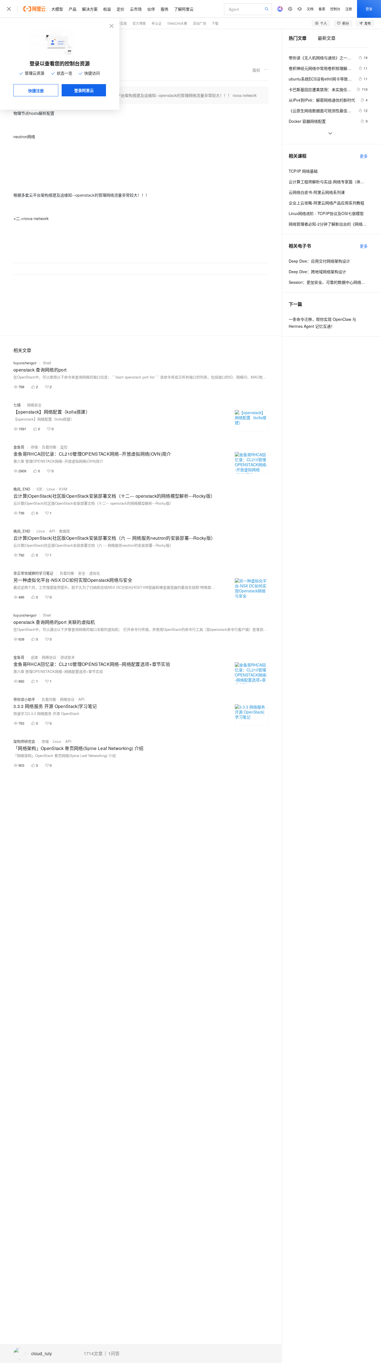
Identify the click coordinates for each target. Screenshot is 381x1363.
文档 (310, 8)
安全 (81, 573)
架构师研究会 (24, 741)
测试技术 (67, 657)
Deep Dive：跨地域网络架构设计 (317, 271)
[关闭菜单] (9, 9)
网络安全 (34, 404)
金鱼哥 (18, 447)
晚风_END (21, 489)
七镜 (17, 404)
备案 (322, 8)
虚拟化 (94, 573)
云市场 (136, 9)
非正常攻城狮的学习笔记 (33, 573)
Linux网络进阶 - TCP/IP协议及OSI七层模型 (326, 213)
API (52, 531)
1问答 (114, 1353)
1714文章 (93, 1353)
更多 (364, 156)
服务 (164, 9)
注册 (348, 8)
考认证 (156, 23)
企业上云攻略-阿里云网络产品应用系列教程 (326, 203)
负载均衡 (49, 447)
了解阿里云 (184, 9)
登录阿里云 (84, 90)
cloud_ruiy (41, 1354)
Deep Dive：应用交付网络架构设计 (319, 261)
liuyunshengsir (25, 362)
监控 (63, 447)
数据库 (64, 531)
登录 (369, 8)
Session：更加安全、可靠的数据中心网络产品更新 (328, 282)
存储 (34, 447)
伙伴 (151, 9)
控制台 (335, 8)
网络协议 (49, 657)
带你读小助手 (24, 699)
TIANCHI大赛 (177, 23)
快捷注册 (36, 90)
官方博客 (139, 23)
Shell (47, 362)
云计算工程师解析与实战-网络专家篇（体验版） (328, 181)
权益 (107, 9)
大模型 (57, 9)
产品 (72, 9)
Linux (51, 489)
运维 (34, 657)
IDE (40, 489)
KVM (63, 489)
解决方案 (90, 9)
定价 (120, 9)
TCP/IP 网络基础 (303, 171)
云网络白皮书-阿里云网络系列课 (317, 192)
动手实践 (120, 23)
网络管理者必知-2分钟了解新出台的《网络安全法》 (328, 224)
